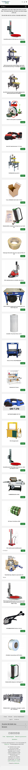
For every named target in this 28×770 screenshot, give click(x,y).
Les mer (16, 759)
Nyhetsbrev (14, 739)
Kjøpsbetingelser (10, 736)
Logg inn (11, 719)
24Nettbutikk (16, 763)
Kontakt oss (16, 719)
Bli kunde (10, 716)
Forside (5, 716)
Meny (3, 6)
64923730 (6, 744)
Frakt (4, 736)
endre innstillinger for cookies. (14, 760)
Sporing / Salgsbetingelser (19, 716)
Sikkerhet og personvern (20, 736)
